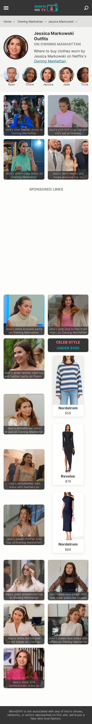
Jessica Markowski (61, 21)
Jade (66, 84)
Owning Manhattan (30, 21)
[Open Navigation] (6, 8)
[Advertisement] (46, 241)
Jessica (48, 84)
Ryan (11, 84)
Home (7, 21)
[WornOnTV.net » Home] (46, 8)
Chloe (30, 84)
